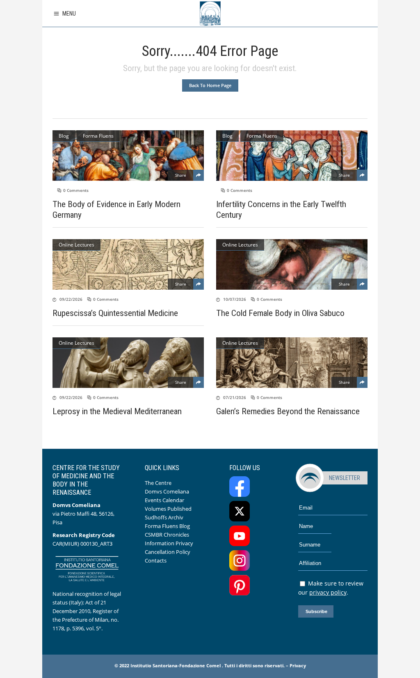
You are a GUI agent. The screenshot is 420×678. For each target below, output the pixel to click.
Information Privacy (169, 543)
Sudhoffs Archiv (164, 517)
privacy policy (328, 592)
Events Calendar (164, 500)
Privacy (298, 665)
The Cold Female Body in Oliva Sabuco (280, 313)
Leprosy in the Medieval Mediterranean (117, 411)
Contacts (156, 560)
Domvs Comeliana (167, 491)
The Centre (158, 483)
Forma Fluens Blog (167, 526)
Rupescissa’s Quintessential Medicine (115, 313)
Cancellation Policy (167, 552)
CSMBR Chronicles (167, 534)
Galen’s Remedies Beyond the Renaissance (288, 411)
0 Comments (76, 190)
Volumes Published (168, 508)
